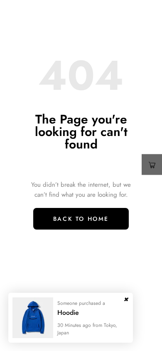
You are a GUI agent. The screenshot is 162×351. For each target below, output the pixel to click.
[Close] (126, 297)
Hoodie (68, 312)
